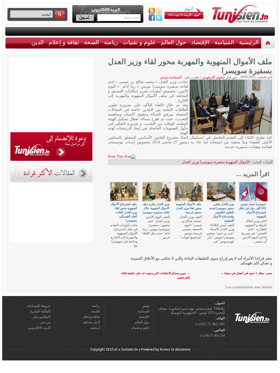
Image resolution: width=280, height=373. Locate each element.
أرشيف (95, 328)
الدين (37, 42)
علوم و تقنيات (139, 42)
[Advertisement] (51, 95)
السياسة (224, 42)
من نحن (45, 322)
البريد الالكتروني (39, 328)
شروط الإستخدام (38, 306)
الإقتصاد (200, 42)
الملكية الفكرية (40, 311)
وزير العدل (190, 162)
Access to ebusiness (175, 349)
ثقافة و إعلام (64, 42)
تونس (164, 77)
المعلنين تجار (41, 317)
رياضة (111, 42)
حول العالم (173, 42)
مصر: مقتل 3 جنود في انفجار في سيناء (246, 273)
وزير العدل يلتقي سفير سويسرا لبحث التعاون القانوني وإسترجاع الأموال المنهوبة (221, 212)
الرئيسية (268, 43)
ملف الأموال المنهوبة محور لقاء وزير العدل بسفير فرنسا (189, 208)
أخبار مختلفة (91, 322)
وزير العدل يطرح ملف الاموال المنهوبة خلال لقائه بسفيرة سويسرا (155, 208)
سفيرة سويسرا (212, 162)
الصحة (91, 42)
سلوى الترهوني (213, 77)
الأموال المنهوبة (237, 162)
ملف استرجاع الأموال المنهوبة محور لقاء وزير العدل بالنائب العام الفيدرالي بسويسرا (123, 212)
